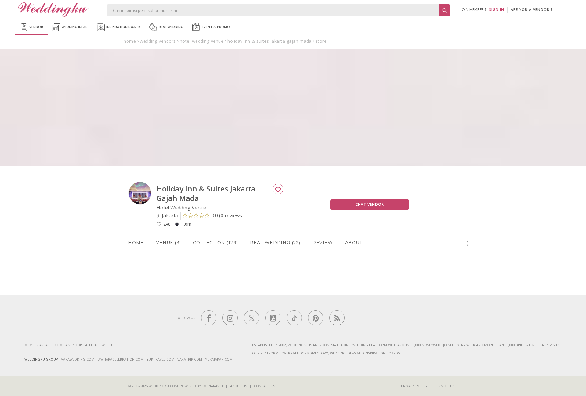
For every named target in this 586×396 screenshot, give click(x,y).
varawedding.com (77, 359)
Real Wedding (170, 26)
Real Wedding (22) (275, 242)
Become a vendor (66, 345)
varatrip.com (189, 359)
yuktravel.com (160, 359)
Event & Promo (215, 26)
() (228, 215)
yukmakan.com (219, 359)
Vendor (35, 26)
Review (323, 242)
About (353, 242)
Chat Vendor (370, 204)
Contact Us (264, 385)
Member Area (36, 345)
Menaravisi (213, 385)
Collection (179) (215, 242)
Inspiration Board (122, 26)
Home (136, 242)
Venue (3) (168, 242)
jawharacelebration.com (120, 359)
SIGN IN (496, 9)
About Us (238, 385)
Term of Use (445, 385)
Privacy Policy (414, 385)
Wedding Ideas (74, 26)
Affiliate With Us (100, 345)
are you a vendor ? (532, 9)
